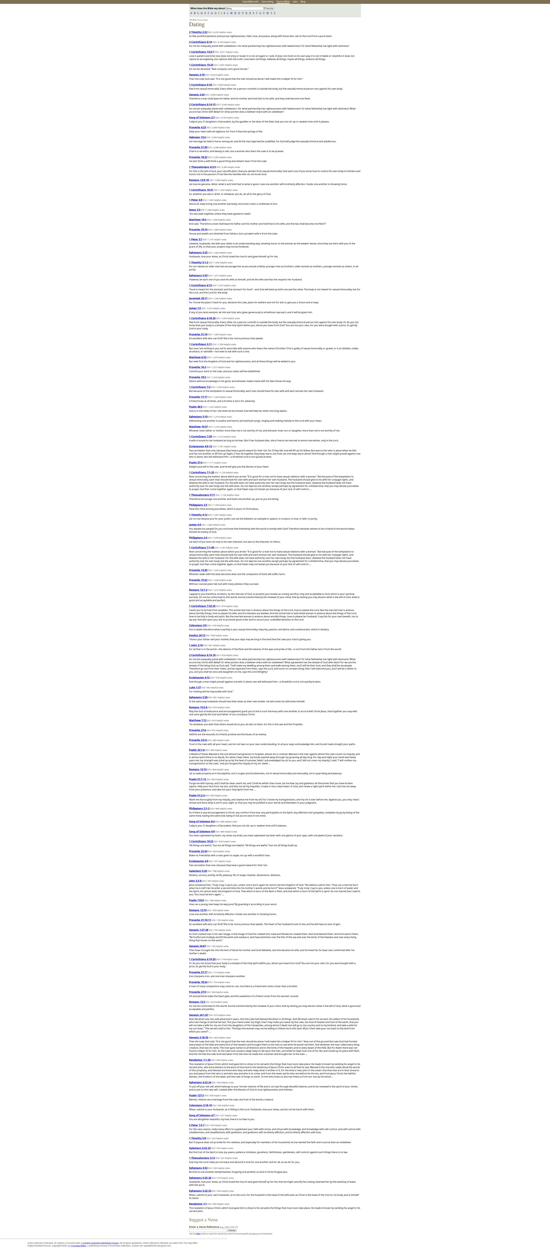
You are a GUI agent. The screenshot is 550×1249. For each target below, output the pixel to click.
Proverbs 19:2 (197, 377)
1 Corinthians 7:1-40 (201, 547)
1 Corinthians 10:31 (201, 190)
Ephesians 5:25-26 (200, 1177)
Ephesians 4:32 (198, 1168)
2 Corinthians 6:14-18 (202, 655)
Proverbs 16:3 (197, 367)
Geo (267, 1)
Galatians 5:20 (198, 871)
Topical (283, 1)
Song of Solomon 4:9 (202, 831)
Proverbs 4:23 (197, 127)
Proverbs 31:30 (198, 147)
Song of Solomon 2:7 (202, 117)
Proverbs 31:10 (198, 334)
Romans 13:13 (198, 769)
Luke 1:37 (195, 687)
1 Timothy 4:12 (198, 514)
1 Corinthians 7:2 (199, 387)
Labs (295, 1)
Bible (198, 1233)
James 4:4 (195, 524)
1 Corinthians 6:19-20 (202, 959)
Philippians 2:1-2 (199, 808)
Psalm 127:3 (196, 1095)
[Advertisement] (521, 26)
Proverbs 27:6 (197, 730)
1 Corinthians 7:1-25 (201, 472)
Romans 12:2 (197, 1002)
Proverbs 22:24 (198, 851)
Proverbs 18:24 (198, 982)
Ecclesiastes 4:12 (199, 677)
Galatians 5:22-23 (200, 1148)
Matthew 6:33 (197, 357)
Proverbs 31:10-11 (200, 920)
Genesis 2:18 (197, 74)
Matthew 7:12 (197, 720)
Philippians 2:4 (198, 537)
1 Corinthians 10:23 (201, 841)
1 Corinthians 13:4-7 (201, 52)
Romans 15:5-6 (198, 707)
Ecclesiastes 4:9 (198, 861)
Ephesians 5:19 (198, 416)
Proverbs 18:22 (198, 157)
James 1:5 (195, 308)
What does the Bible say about (208, 8)
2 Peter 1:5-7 (197, 1125)
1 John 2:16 (196, 645)
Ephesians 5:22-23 (200, 1190)
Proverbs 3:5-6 (198, 740)
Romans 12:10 (198, 910)
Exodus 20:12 (197, 635)
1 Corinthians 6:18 (200, 84)
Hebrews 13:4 (197, 137)
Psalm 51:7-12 (197, 779)
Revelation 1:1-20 (200, 1060)
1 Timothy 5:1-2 (198, 262)
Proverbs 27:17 (198, 972)
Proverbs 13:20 (198, 570)
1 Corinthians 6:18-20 (202, 318)
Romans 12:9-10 (199, 180)
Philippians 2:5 (198, 505)
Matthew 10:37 (198, 426)
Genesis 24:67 (197, 946)
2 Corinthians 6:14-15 (202, 104)
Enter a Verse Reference (213, 1227)
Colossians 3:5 (198, 625)
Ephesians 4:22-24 (200, 1082)
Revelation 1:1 (198, 1204)
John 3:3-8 (195, 880)
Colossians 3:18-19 (200, 1105)
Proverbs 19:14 (198, 229)
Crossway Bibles (78, 1245)
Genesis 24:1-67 (198, 1015)
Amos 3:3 (194, 209)
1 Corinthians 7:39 (200, 436)
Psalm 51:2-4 (197, 795)
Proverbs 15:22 (198, 580)
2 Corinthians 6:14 (200, 42)
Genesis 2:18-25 (198, 1037)
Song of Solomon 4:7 (202, 1115)
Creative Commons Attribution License (101, 1243)
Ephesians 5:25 (198, 252)
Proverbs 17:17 (198, 397)
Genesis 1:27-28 (198, 930)
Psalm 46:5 (195, 406)
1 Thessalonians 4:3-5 (202, 167)
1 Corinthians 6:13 (200, 285)
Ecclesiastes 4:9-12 (200, 446)
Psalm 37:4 (195, 462)
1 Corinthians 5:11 (200, 344)
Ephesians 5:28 (198, 697)
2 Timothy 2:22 (198, 32)
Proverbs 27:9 (197, 992)
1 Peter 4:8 (195, 200)
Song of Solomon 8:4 (202, 821)
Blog (302, 1)
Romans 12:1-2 (198, 590)
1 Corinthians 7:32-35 (202, 606)
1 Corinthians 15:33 (201, 65)
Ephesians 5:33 (198, 275)
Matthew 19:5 (197, 219)
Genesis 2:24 (197, 94)
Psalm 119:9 (196, 900)
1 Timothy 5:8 (197, 1138)
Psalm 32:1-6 (197, 750)
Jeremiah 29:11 (198, 298)
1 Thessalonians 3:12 (202, 1158)
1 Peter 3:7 (195, 239)
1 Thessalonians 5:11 (202, 495)
